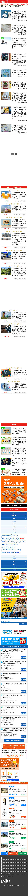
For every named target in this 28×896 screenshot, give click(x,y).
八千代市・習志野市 (12, 544)
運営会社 (4, 861)
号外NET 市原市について (7, 876)
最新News (12, 4)
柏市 (21, 538)
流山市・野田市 (5, 538)
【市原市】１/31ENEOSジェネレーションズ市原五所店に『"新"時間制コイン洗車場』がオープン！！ (19, 256)
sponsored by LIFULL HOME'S (18, 782)
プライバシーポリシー (7, 873)
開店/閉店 (23, 4)
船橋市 (3, 544)
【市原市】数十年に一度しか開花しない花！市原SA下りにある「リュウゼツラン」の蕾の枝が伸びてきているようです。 (19, 272)
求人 (18, 4)
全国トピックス (4, 4)
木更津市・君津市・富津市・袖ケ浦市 (10, 552)
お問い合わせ (5, 870)
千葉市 (15, 535)
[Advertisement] (14, 142)
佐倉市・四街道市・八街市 (8, 549)
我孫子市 (14, 538)
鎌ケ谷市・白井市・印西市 (8, 541)
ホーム (3, 858)
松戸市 (18, 541)
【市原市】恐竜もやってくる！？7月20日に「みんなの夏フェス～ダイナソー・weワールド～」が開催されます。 (19, 462)
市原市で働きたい (8, 646)
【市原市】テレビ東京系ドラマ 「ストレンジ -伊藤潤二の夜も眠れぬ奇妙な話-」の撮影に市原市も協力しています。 (19, 330)
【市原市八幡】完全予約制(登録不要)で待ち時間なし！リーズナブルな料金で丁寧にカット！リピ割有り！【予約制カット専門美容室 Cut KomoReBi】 (19, 239)
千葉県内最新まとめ (6, 535)
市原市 (18, 549)
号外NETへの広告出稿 (7, 867)
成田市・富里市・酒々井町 (8, 547)
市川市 (23, 541)
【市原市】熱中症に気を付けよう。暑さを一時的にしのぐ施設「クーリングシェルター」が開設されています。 (19, 451)
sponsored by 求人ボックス (19, 646)
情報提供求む (5, 864)
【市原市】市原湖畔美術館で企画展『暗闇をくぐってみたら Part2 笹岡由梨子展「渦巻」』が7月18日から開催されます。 (19, 441)
